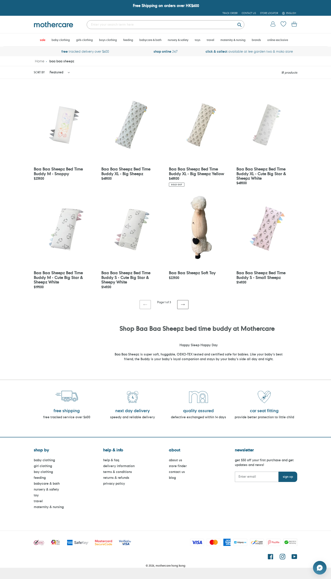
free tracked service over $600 (66, 417)
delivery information (119, 466)
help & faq (111, 460)
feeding (40, 477)
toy (36, 495)
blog (172, 477)
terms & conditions (117, 472)
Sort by (39, 72)
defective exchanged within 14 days (198, 417)
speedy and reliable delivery (132, 417)
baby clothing (44, 460)
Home (39, 61)
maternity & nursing (49, 507)
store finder (178, 466)
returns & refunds (116, 477)
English (291, 13)
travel (38, 501)
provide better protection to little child (264, 417)
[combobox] (165, 24)
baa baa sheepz (61, 61)
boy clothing (43, 472)
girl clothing (43, 466)
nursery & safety (46, 489)
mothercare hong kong (170, 565)
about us (175, 460)
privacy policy (114, 483)
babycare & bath (47, 483)
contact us (177, 472)
